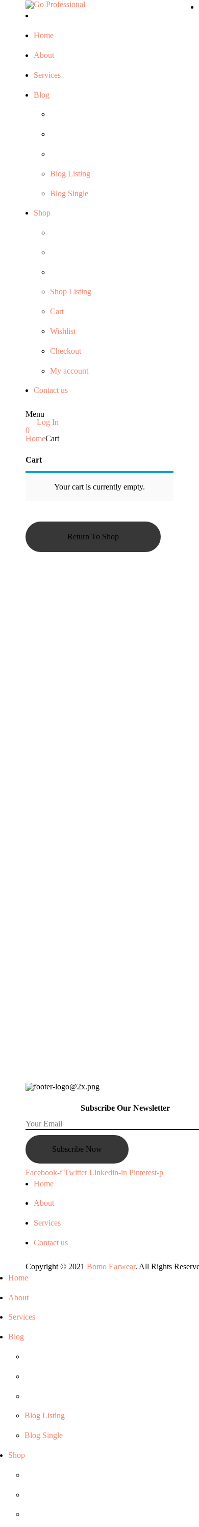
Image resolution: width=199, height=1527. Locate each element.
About (44, 1203)
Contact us (51, 1242)
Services (47, 1222)
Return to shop (93, 536)
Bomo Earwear (111, 1266)
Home (35, 438)
